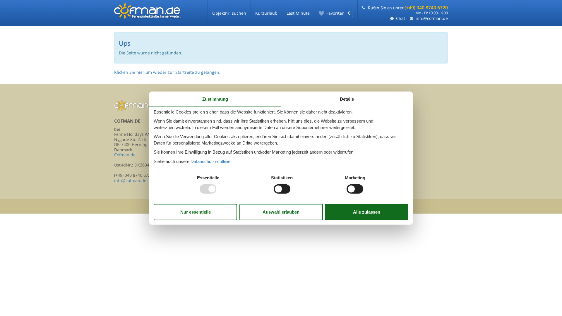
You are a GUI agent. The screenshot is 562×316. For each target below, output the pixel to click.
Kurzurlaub (266, 13)
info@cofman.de (432, 18)
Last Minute (298, 13)
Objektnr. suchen (229, 13)
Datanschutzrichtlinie (210, 161)
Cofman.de (125, 154)
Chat (400, 18)
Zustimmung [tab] (215, 99)
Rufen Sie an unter (408, 8)
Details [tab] (347, 99)
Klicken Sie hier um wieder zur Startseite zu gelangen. (167, 72)
